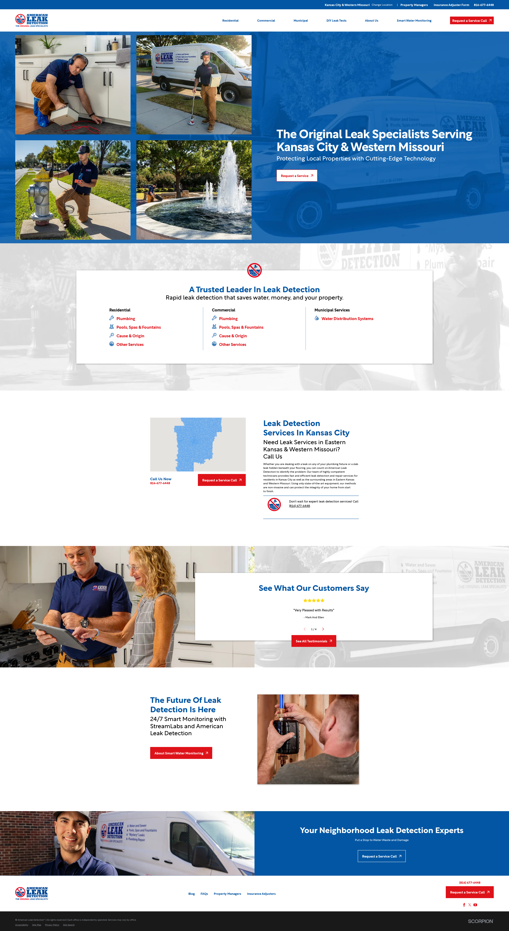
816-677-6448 (484, 5)
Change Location (382, 4)
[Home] (32, 20)
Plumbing (126, 318)
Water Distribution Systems (347, 318)
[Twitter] (469, 905)
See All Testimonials (311, 640)
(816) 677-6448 (299, 505)
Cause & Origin (130, 335)
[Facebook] (464, 905)
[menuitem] (230, 20)
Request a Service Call (469, 20)
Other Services (130, 344)
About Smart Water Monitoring (179, 752)
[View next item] (323, 629)
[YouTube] (475, 905)
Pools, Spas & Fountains (139, 327)
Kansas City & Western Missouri (347, 4)
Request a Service (294, 175)
